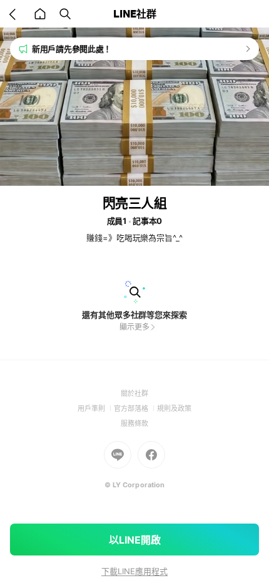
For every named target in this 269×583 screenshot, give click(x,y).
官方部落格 (135, 408)
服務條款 (134, 423)
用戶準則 (96, 408)
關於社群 (134, 393)
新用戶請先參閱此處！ (71, 49)
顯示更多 (134, 327)
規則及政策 (174, 408)
